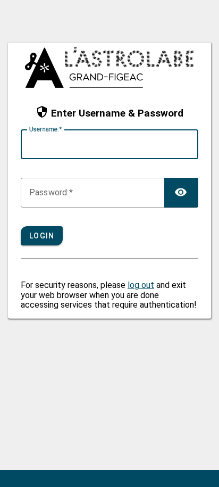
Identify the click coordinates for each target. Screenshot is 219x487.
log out (141, 285)
